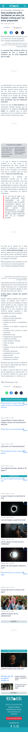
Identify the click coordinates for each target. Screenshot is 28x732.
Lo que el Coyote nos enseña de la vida (13, 497)
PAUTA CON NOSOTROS (14, 718)
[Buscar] (25, 6)
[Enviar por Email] (22, 32)
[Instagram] (17, 725)
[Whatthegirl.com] (14, 6)
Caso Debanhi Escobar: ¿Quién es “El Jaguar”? (14, 469)
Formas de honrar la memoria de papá (21, 686)
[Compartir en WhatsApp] (5, 32)
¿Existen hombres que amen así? (12, 669)
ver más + (14, 693)
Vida (16, 382)
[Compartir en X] (17, 32)
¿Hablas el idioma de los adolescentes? (9, 615)
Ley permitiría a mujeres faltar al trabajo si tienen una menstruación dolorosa (13, 422)
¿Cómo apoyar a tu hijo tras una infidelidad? (12, 543)
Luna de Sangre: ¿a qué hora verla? (13, 520)
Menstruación (9, 382)
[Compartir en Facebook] (11, 32)
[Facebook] (11, 725)
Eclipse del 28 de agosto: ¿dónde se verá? (21, 678)
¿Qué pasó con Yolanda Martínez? (13, 446)
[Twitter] (14, 725)
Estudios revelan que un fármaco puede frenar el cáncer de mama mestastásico (20, 151)
